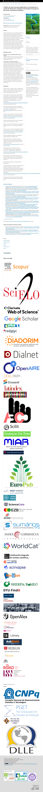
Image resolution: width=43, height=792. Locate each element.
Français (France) (6, 246)
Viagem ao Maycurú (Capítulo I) (33, 233)
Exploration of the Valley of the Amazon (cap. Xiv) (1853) (23, 189)
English (4, 243)
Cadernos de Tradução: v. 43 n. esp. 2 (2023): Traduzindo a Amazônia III (18, 234)
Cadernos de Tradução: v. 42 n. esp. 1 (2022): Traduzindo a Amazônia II (24, 187)
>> (12, 218)
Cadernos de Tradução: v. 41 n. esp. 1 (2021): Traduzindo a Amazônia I (21, 196)
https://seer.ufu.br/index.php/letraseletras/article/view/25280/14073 (15, 151)
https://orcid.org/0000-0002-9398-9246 (8, 20)
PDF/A (28, 37)
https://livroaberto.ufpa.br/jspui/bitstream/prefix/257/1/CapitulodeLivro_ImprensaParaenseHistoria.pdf (21, 173)
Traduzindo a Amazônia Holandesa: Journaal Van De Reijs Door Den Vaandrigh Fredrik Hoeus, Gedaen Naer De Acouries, (22, 198)
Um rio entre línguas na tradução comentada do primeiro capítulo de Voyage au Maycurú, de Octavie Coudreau (22, 230)
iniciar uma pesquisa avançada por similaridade (18, 221)
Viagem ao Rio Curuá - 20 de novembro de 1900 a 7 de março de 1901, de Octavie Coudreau (22, 227)
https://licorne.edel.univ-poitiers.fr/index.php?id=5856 (13, 131)
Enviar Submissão (7, 253)
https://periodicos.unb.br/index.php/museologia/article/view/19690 (15, 102)
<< (3, 218)
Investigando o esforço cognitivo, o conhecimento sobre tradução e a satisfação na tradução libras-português (22, 202)
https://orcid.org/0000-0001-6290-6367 (8, 16)
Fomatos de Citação (30, 54)
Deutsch (4, 245)
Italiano (4, 248)
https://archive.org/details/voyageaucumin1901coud (12, 116)
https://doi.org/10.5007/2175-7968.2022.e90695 (13, 23)
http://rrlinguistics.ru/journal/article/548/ (10, 144)
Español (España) (6, 240)
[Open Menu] (3, 1)
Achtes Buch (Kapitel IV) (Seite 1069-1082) (23, 215)
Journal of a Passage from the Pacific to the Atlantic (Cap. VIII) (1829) (20, 195)
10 (11, 218)
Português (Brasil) (6, 241)
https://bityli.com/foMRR (7, 110)
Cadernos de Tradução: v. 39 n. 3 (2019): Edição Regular (15, 203)
